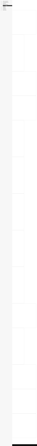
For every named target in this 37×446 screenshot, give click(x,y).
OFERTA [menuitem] (4, 7)
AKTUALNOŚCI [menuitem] (5, 1)
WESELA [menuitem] (4, 6)
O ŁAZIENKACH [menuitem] (5, 2)
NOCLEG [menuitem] (4, 3)
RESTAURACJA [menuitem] (5, 4)
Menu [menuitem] (6, 5)
